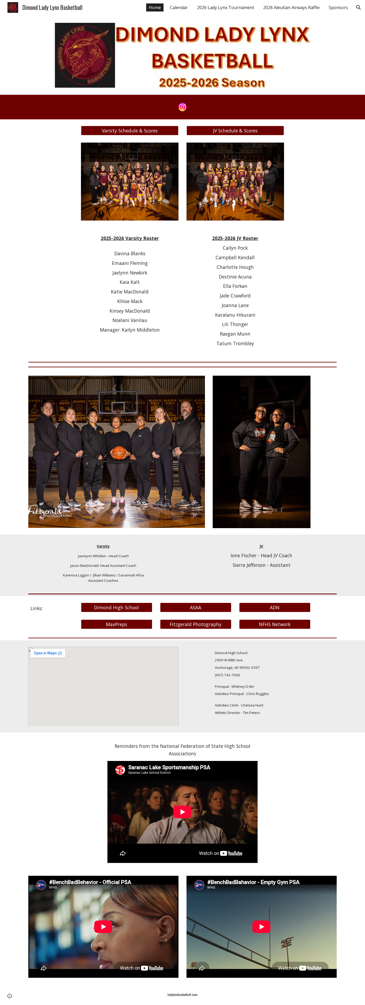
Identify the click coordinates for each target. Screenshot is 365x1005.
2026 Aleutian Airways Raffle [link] (291, 7)
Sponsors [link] (338, 7)
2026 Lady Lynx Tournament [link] (225, 7)
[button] (358, 7)
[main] (129, 284)
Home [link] (155, 7)
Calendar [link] (179, 7)
